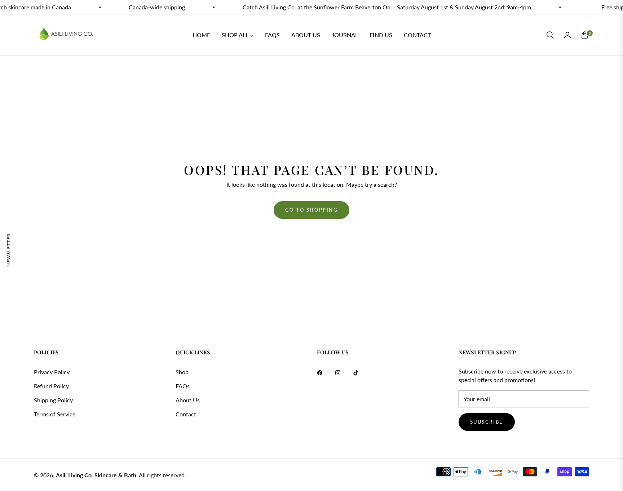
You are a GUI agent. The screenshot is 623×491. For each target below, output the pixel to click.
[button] (550, 35)
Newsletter (8, 249)
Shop (182, 371)
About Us (188, 400)
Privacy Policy (52, 371)
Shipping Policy (53, 400)
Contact (186, 414)
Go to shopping (311, 210)
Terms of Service (54, 414)
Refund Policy (51, 385)
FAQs (183, 385)
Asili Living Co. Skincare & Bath (96, 475)
